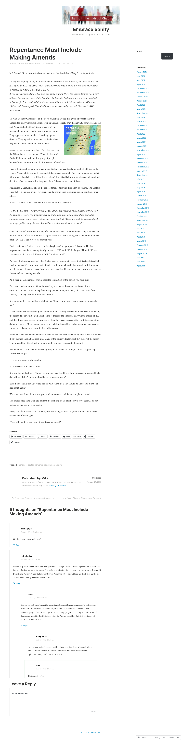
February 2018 (142, 245)
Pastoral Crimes (27, 63)
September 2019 (143, 175)
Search (140, 51)
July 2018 (140, 228)
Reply (18, 545)
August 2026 (142, 72)
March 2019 (141, 195)
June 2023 (141, 117)
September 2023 (143, 113)
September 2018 (143, 220)
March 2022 (141, 138)
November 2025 (143, 92)
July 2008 (140, 257)
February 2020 (142, 158)
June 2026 (141, 76)
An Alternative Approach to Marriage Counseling (31, 498)
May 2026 (141, 80)
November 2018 (143, 212)
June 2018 (141, 232)
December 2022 (143, 125)
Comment (92, 711)
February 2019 (142, 199)
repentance (49, 465)
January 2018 (142, 249)
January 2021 (142, 146)
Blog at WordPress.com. (91, 732)
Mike (14, 63)
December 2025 (143, 88)
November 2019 (143, 166)
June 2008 (141, 261)
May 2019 (141, 187)
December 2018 (143, 208)
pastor (31, 465)
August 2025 (142, 100)
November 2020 (143, 150)
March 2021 (141, 142)
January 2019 (142, 203)
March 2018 (141, 241)
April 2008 (141, 265)
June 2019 (141, 183)
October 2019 (142, 170)
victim (59, 465)
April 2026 (141, 84)
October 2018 (142, 216)
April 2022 (141, 133)
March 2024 (141, 109)
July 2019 (140, 179)
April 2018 (141, 236)
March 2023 (141, 121)
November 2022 (143, 129)
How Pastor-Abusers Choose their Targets (80, 498)
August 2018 (142, 224)
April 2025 (141, 104)
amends (22, 465)
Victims (37, 63)
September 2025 (143, 96)
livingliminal (27, 556)
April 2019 (141, 191)
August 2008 (142, 253)
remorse (39, 465)
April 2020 (141, 154)
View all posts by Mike (57, 485)
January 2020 (142, 162)
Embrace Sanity (91, 29)
